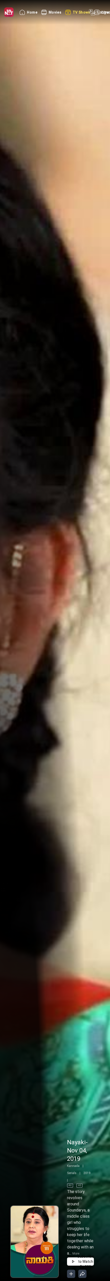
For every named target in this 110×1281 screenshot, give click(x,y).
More (75, 1253)
